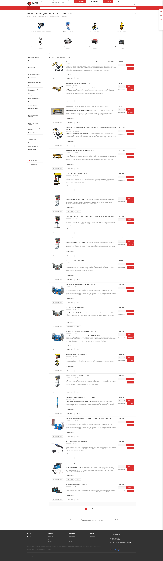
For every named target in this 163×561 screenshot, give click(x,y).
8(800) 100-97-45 (121, 1)
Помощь (92, 533)
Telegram (131, 1)
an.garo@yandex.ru (116, 539)
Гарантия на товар (72, 539)
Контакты (50, 538)
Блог (91, 538)
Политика (70, 541)
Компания (50, 533)
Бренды (29, 536)
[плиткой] (131, 54)
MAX (134, 1)
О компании (50, 536)
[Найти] (134, 8)
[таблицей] (135, 54)
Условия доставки (72, 538)
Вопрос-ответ (93, 536)
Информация (72, 533)
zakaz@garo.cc (94, 1)
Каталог (29, 533)
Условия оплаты (72, 536)
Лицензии (50, 539)
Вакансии (50, 541)
